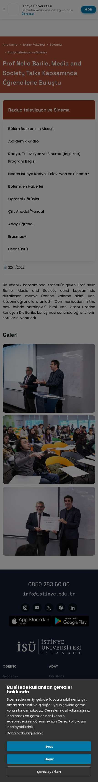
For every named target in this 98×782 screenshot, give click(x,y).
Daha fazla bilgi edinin (25, 733)
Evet (49, 746)
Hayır (49, 759)
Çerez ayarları (49, 771)
